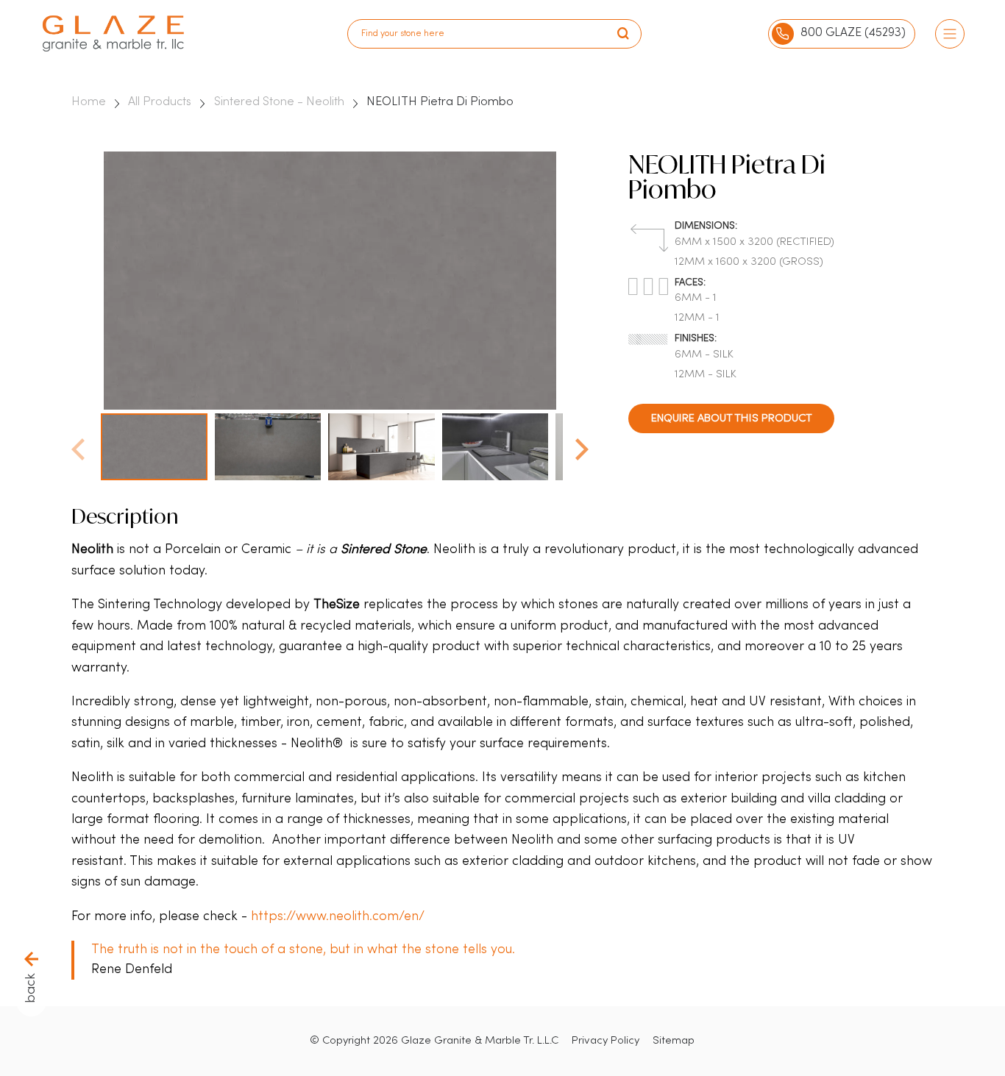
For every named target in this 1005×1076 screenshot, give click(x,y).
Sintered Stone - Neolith (279, 102)
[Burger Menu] (950, 34)
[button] (582, 445)
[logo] (113, 33)
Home (88, 102)
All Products (159, 102)
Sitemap (674, 1041)
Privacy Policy (605, 1041)
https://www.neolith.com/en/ (338, 917)
